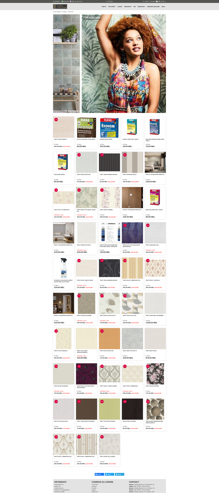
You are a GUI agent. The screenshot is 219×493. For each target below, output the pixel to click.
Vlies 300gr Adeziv (59, 174)
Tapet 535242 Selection (61, 421)
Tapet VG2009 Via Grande (84, 315)
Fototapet (111, 6)
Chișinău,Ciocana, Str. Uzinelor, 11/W (144, 491)
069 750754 (137, 490)
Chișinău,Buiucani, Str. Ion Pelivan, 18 (144, 488)
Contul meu (95, 484)
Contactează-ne (58, 484)
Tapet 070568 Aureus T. (60, 139)
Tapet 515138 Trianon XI (61, 350)
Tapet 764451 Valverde (129, 421)
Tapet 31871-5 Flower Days (61, 209)
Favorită (94, 488)
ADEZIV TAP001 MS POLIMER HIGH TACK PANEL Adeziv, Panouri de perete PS (108, 246)
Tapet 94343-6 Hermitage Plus (131, 280)
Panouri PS (127, 6)
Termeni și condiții (59, 491)
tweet (109, 474)
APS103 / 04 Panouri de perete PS (63, 315)
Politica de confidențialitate (62, 490)
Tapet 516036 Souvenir (152, 386)
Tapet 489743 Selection (83, 174)
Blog (163, 6)
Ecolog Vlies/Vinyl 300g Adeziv (86, 139)
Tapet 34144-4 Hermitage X (130, 386)
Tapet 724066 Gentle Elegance (86, 421)
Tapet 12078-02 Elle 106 (129, 315)
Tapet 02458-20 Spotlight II (108, 315)
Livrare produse (58, 488)
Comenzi (94, 486)
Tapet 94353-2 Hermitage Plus (62, 456)
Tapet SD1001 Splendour (61, 386)
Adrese (94, 490)
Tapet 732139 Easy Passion (107, 421)
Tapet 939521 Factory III (130, 350)
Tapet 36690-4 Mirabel (106, 209)
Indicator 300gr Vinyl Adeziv (154, 209)
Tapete (104, 6)
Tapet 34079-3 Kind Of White (85, 280)
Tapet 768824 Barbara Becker (108, 174)
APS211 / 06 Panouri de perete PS (63, 245)
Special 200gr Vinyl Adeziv (130, 139)
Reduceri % (141, 6)
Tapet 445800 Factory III (84, 245)
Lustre (119, 6)
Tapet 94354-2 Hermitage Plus (85, 456)
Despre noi (57, 486)
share (99, 474)
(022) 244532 (146, 490)
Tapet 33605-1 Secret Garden (108, 386)
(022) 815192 (146, 486)
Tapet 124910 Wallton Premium (154, 315)
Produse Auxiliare (153, 6)
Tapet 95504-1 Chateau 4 (153, 280)
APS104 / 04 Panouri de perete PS (132, 209)
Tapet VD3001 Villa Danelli (107, 456)
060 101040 (137, 486)
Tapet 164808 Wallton (152, 245)
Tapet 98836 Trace (151, 350)
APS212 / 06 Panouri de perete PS (155, 174)
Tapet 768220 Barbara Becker (108, 280)
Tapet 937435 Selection (106, 350)
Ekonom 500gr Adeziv (106, 139)
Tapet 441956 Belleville (129, 174)
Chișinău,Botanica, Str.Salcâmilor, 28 (144, 484)
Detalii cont (95, 491)
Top (134, 6)
